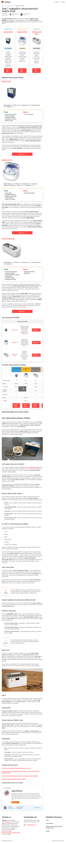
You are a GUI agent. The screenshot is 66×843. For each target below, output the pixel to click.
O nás (47, 820)
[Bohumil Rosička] (5, 807)
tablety (14, 832)
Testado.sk (6, 821)
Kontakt (48, 831)
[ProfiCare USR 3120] (6, 355)
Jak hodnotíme (49, 823)
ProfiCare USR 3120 (36, 33)
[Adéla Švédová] (7, 793)
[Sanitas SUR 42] (6, 342)
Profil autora (14, 802)
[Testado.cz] (6, 2)
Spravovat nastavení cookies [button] (58, 840)
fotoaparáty (9, 832)
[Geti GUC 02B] (6, 330)
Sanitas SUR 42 (22, 32)
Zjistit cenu (7, 70)
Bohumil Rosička (11, 808)
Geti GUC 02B (8, 32)
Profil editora (37, 807)
